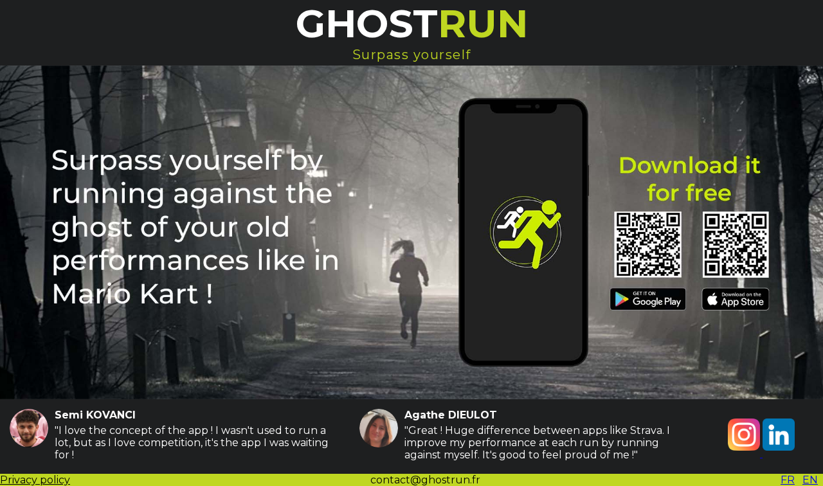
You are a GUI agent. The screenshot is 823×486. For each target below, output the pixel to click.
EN (810, 480)
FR (788, 480)
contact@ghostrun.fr (425, 480)
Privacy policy (35, 480)
